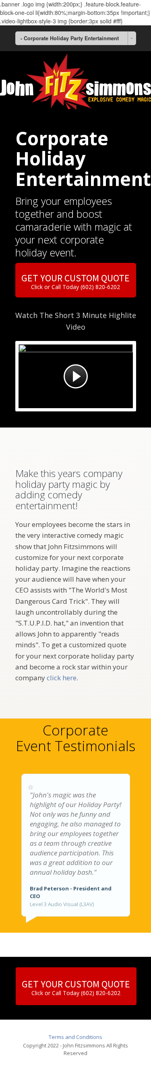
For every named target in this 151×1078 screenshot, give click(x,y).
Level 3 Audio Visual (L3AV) (62, 904)
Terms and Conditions (75, 1037)
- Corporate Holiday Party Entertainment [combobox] (70, 38)
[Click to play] (75, 376)
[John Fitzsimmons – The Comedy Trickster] (75, 81)
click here (61, 677)
